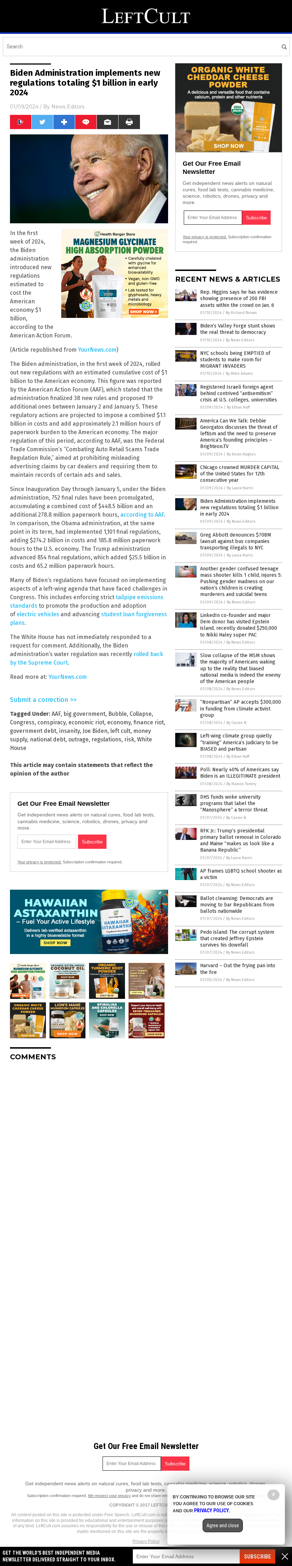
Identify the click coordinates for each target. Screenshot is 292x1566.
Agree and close (223, 1525)
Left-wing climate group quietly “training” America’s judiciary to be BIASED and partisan (239, 742)
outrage (78, 739)
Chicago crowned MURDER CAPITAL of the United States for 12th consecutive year (239, 473)
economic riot (86, 722)
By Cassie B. (236, 722)
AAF (56, 713)
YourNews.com (97, 349)
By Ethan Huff (238, 407)
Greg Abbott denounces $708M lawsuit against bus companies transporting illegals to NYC (235, 541)
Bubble (117, 713)
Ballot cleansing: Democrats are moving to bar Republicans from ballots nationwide (237, 904)
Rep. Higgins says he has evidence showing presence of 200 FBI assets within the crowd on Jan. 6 (239, 298)
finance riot (149, 722)
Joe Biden (95, 731)
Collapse (141, 713)
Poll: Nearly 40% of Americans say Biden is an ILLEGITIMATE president (240, 773)
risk (129, 739)
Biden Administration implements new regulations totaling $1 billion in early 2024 (239, 507)
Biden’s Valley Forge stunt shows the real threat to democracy (237, 329)
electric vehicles (38, 614)
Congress (22, 722)
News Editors (67, 106)
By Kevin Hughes (241, 454)
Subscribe (257, 1556)
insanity (69, 731)
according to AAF (142, 514)
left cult (120, 731)
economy (119, 722)
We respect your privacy (109, 1495)
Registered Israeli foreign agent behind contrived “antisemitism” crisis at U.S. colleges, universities (238, 393)
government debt (33, 731)
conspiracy (51, 722)
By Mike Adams (239, 373)
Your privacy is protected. (39, 862)
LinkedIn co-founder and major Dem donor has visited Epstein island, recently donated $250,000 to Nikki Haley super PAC (238, 625)
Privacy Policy (146, 1541)
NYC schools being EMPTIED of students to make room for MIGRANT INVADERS (235, 359)
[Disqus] (89, 1156)
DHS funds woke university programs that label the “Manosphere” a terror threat (233, 803)
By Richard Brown (241, 312)
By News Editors (240, 340)
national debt (48, 739)
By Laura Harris (240, 488)
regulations (106, 739)
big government (84, 713)
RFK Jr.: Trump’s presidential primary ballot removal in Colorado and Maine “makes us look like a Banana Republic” (240, 840)
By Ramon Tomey (241, 784)
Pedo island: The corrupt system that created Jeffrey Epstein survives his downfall (237, 938)
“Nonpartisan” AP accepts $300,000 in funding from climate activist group (240, 708)
